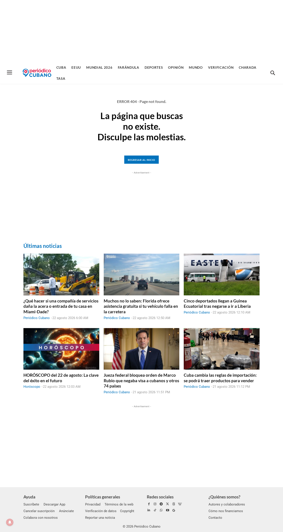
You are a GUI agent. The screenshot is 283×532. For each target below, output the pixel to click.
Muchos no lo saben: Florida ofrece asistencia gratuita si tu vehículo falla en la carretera (141, 306)
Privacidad (92, 504)
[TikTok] (155, 510)
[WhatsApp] (161, 510)
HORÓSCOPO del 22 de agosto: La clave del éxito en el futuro (61, 377)
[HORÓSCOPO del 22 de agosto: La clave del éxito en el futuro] (61, 349)
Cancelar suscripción (39, 511)
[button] (273, 73)
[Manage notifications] (9, 522)
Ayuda (29, 496)
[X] (168, 504)
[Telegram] (161, 504)
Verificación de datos (101, 511)
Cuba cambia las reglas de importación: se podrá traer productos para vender (220, 377)
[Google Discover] (174, 510)
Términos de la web (119, 504)
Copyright (127, 511)
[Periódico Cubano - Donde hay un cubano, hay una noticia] (37, 73)
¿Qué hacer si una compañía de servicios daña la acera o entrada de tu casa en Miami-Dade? (60, 306)
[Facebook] (149, 504)
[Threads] (174, 504)
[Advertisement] (141, 31)
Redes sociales (160, 496)
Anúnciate (66, 511)
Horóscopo (31, 387)
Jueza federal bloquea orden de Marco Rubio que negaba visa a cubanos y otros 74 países (141, 380)
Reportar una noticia (100, 518)
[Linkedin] (149, 510)
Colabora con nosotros (40, 518)
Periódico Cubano (36, 318)
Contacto (215, 518)
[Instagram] (155, 504)
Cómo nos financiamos (225, 511)
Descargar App (54, 504)
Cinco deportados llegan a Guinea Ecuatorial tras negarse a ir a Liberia (217, 303)
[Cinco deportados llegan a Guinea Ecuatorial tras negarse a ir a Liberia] (222, 274)
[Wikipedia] (180, 504)
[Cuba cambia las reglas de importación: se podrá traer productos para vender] (222, 349)
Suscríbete (31, 504)
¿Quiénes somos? (224, 496)
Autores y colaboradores (226, 504)
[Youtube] (168, 510)
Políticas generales (102, 496)
